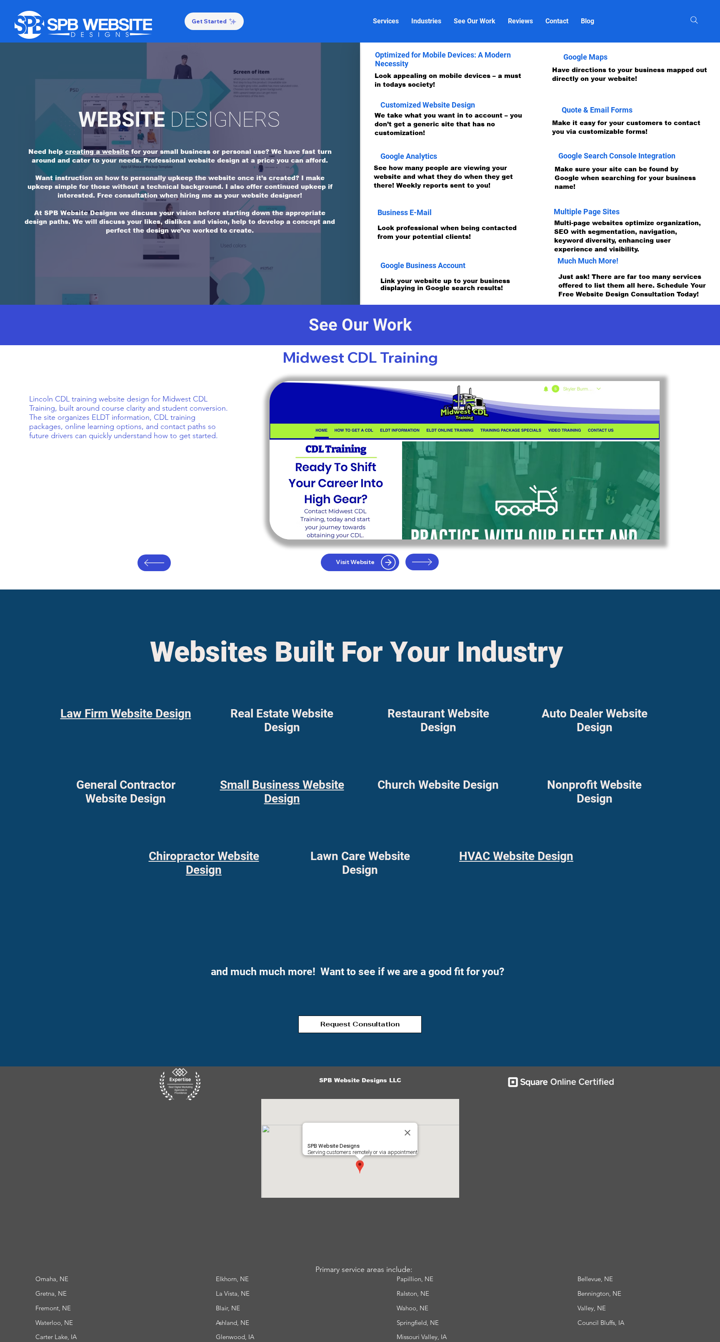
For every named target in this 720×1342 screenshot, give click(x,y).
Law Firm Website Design (125, 713)
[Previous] (154, 562)
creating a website (97, 151)
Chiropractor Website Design (204, 863)
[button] (386, 21)
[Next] (422, 562)
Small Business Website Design (282, 791)
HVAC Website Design (516, 856)
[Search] (694, 20)
